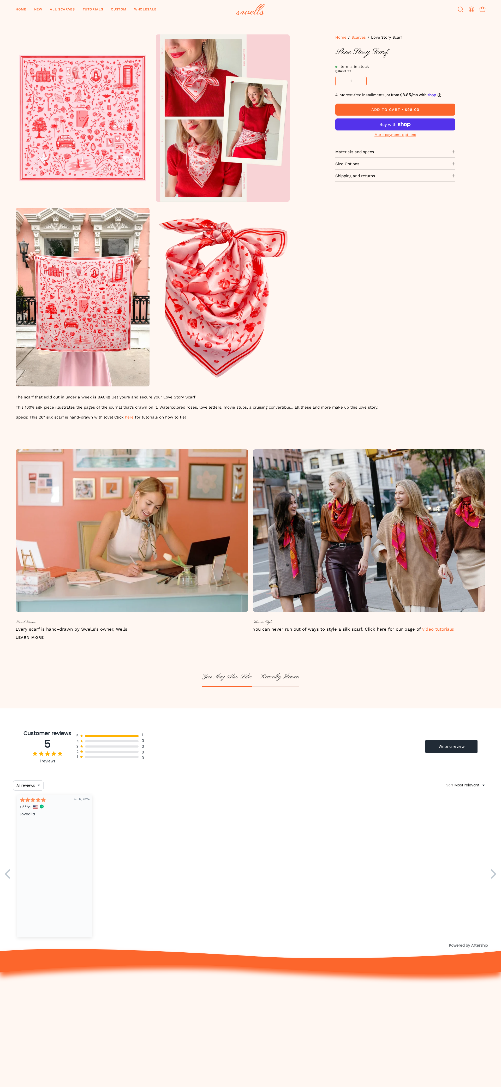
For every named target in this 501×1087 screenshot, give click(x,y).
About (430, 992)
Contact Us (364, 992)
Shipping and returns (355, 176)
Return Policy (366, 1001)
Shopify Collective (443, 1044)
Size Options (347, 164)
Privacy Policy (366, 1010)
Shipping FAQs (367, 1028)
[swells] (250, 9)
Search (359, 1037)
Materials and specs (354, 152)
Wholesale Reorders (445, 1010)
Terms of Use (366, 1019)
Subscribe (434, 1053)
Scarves (358, 37)
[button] (38, 9)
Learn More (30, 637)
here (129, 417)
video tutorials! (438, 629)
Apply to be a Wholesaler (451, 1019)
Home (340, 37)
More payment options (395, 135)
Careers (432, 1001)
